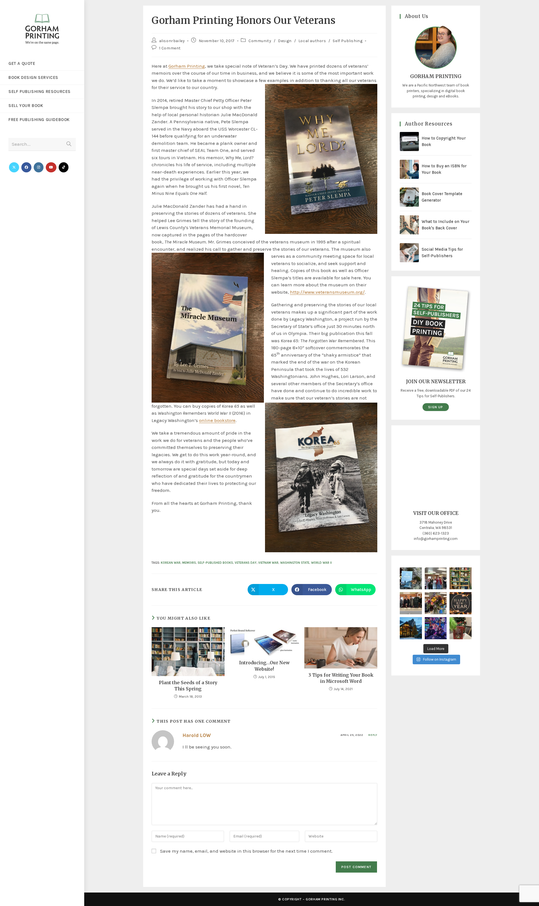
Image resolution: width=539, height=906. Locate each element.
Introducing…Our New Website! (264, 666)
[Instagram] (39, 167)
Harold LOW (196, 735)
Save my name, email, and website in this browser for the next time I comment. (246, 851)
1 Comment (170, 48)
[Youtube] (51, 167)
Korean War (171, 563)
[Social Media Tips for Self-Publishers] (409, 252)
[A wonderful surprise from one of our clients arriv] (436, 603)
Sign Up (435, 407)
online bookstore (217, 420)
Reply (372, 735)
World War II (321, 563)
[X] (14, 167)
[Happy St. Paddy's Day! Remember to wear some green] (460, 578)
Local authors (312, 40)
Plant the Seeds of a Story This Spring (188, 686)
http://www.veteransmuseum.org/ (327, 292)
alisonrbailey (172, 40)
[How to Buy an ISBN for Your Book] (409, 169)
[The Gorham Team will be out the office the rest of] (460, 603)
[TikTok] (63, 167)
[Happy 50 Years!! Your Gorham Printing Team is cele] (411, 603)
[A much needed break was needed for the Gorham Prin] (436, 628)
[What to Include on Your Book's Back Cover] (409, 224)
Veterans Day (246, 563)
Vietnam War (268, 563)
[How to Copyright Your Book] (409, 141)
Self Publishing (347, 40)
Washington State (294, 563)
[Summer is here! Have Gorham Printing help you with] (411, 578)
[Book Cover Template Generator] (409, 197)
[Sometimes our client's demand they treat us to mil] (436, 578)
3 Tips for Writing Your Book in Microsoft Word (340, 678)
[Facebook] (26, 167)
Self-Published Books (215, 563)
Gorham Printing (186, 66)
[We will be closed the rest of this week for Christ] (411, 628)
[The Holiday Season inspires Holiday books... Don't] (460, 628)
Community (259, 40)
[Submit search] (69, 144)
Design (285, 40)
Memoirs (189, 563)
